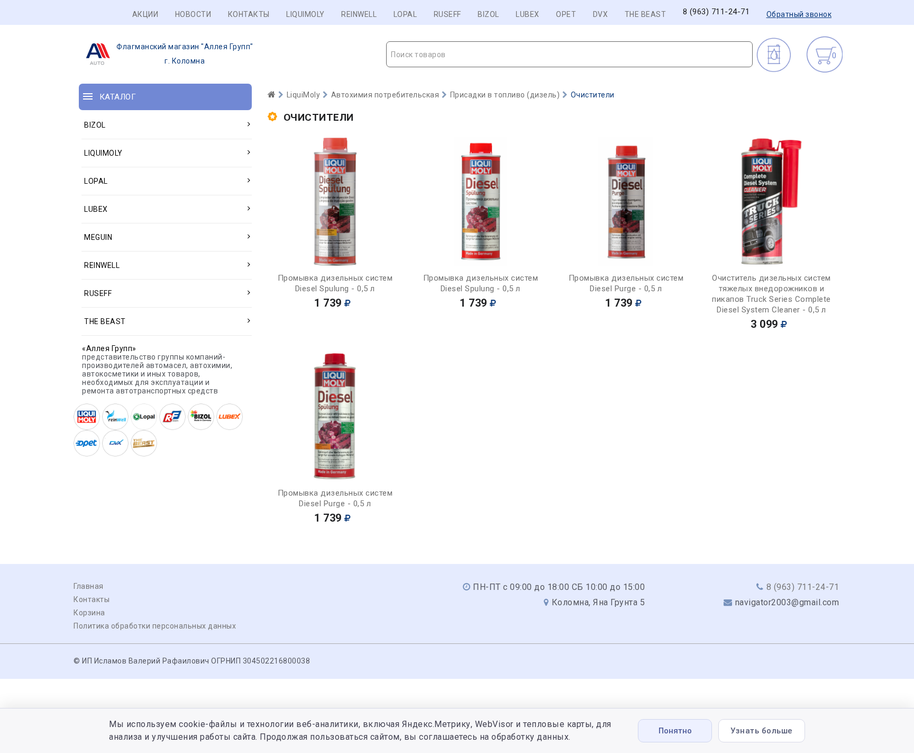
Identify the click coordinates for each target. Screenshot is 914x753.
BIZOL (488, 14)
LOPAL (405, 14)
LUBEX (528, 14)
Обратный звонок (799, 14)
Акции (145, 14)
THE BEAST (645, 14)
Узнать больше (761, 731)
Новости (193, 14)
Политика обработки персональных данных (155, 626)
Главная (89, 586)
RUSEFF (447, 14)
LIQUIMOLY (305, 14)
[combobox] (569, 54)
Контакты (249, 14)
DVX (600, 14)
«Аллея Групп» (109, 348)
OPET (566, 14)
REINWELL (359, 14)
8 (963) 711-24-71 (716, 12)
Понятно (675, 731)
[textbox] (569, 54)
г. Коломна (184, 53)
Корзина (89, 612)
